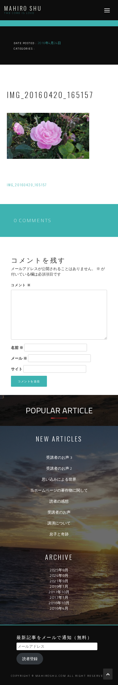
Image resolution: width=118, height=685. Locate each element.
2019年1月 (59, 586)
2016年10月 (59, 603)
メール (19, 358)
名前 (17, 347)
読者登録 (30, 658)
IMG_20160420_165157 (27, 184)
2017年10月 (59, 592)
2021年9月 (59, 581)
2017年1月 (59, 597)
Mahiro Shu (23, 8)
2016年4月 (59, 608)
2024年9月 (59, 575)
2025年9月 (59, 570)
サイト (17, 369)
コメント (21, 284)
